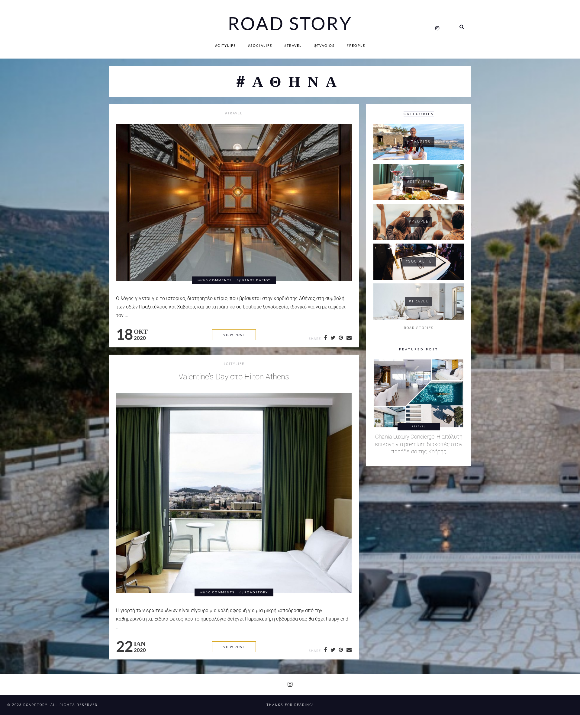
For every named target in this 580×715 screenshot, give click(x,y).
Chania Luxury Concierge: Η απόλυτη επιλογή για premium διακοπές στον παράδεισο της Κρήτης (418, 444)
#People (356, 45)
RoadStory (256, 592)
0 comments (219, 280)
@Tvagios (324, 45)
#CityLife (225, 45)
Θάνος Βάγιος (256, 280)
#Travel (293, 45)
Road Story (290, 23)
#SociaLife (260, 45)
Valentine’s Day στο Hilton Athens (234, 376)
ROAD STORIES (419, 328)
